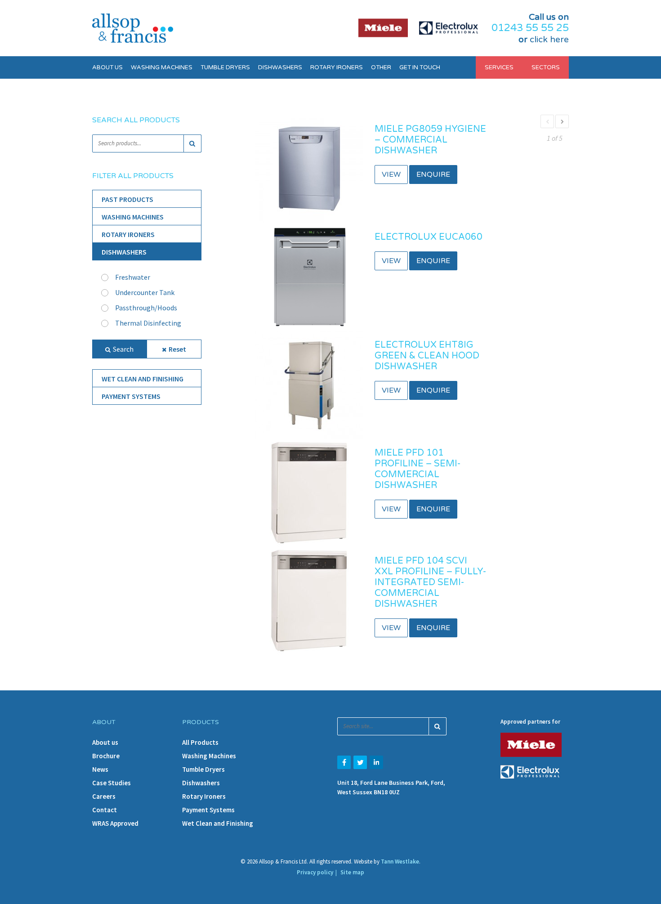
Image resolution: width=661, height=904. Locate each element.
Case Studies (111, 783)
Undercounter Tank (144, 292)
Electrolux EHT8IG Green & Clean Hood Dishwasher (427, 356)
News (100, 769)
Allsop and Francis (132, 28)
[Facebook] (344, 762)
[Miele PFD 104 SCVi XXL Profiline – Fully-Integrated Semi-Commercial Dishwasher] (309, 599)
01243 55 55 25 (530, 28)
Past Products (127, 199)
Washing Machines (161, 67)
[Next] (562, 121)
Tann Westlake (400, 861)
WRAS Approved (115, 823)
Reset (177, 349)
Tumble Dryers (225, 67)
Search (123, 349)
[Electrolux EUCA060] (309, 275)
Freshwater (132, 277)
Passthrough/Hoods (146, 307)
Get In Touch (419, 67)
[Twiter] (360, 762)
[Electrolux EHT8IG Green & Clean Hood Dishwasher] (309, 383)
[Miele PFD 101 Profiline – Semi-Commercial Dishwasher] (309, 491)
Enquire (433, 174)
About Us (107, 67)
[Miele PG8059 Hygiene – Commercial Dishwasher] (309, 167)
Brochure (106, 756)
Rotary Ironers (336, 67)
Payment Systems (131, 396)
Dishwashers (280, 67)
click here (549, 39)
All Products (200, 742)
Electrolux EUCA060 (428, 237)
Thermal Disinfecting (148, 322)
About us (105, 742)
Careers (104, 796)
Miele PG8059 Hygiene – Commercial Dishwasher (430, 140)
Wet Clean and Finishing (142, 378)
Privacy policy (315, 872)
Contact (104, 810)
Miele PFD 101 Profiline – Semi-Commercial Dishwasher (417, 469)
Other (381, 67)
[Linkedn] (376, 762)
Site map (352, 872)
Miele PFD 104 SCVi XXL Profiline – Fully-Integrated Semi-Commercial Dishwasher (430, 582)
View (391, 174)
